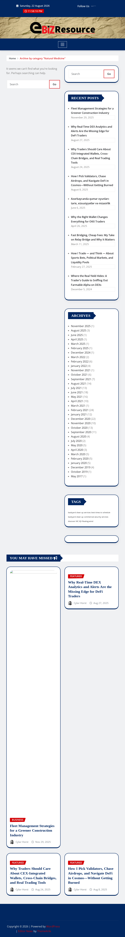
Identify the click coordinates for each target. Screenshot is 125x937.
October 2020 (79, 428)
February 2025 (80, 348)
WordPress (53, 926)
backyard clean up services (79, 512)
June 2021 (77, 392)
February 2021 (80, 410)
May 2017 (77, 476)
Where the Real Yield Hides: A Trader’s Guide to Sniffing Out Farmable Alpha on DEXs (89, 280)
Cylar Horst (22, 841)
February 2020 (80, 458)
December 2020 (80, 419)
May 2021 (77, 397)
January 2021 (79, 414)
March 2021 (78, 405)
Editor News (25, 931)
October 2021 (79, 374)
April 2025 (77, 339)
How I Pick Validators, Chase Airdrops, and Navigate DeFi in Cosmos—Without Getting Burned (92, 180)
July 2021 (76, 388)
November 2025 (80, 326)
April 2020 (77, 450)
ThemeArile (44, 931)
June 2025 (77, 335)
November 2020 (80, 423)
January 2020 (79, 463)
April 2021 (77, 401)
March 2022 (78, 357)
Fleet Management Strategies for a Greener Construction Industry (32, 830)
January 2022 (79, 366)
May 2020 (77, 445)
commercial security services (96, 517)
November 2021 (80, 370)
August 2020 (78, 436)
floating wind (87, 521)
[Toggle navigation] (62, 44)
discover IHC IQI (75, 521)
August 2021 (78, 383)
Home (12, 58)
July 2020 (76, 441)
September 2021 (81, 379)
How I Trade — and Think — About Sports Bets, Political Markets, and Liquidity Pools (92, 258)
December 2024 (80, 352)
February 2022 (80, 361)
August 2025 (78, 330)
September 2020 (81, 432)
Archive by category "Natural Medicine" (42, 58)
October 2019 (79, 472)
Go (54, 84)
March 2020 (78, 454)
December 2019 (80, 467)
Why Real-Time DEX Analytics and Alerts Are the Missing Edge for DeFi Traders (91, 131)
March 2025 (78, 344)
